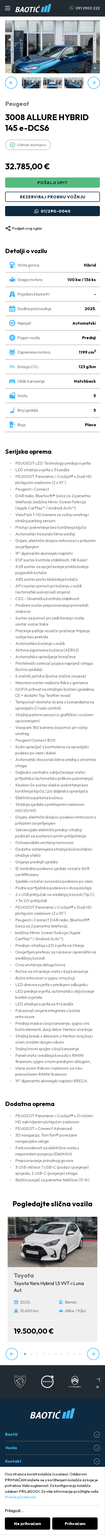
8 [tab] (68, 1354)
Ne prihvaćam (27, 1523)
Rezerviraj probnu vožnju (52, 196)
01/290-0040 (56, 211)
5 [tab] (49, 1354)
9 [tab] (74, 1354)
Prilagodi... (14, 1510)
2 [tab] (31, 1354)
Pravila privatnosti (20, 1497)
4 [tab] (43, 1354)
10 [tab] (80, 1354)
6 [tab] (56, 1354)
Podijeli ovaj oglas (27, 228)
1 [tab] (25, 1354)
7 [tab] (62, 1354)
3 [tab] (37, 1354)
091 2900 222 (87, 8)
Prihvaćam (75, 1523)
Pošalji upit (52, 182)
